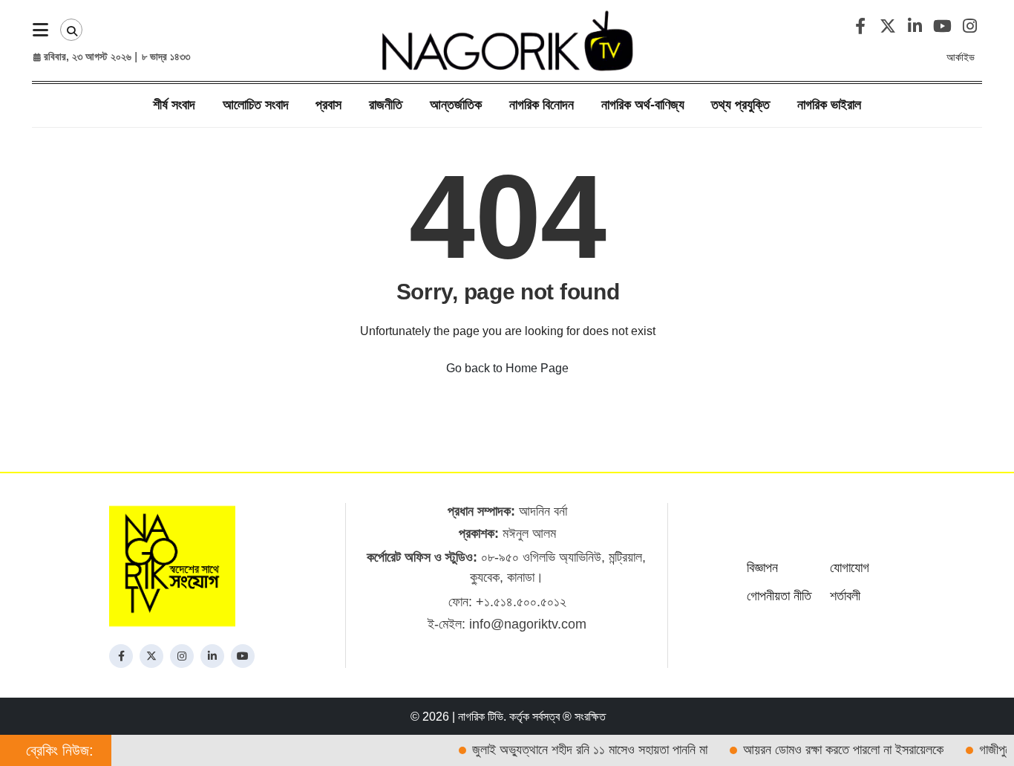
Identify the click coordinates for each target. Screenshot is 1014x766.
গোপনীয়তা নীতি (779, 595)
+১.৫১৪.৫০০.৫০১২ (521, 601)
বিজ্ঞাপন (762, 567)
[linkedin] (212, 656)
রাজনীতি (385, 104)
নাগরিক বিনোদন (541, 104)
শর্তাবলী (845, 595)
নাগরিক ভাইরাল (829, 104)
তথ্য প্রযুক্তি (740, 104)
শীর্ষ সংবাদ (174, 104)
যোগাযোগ (849, 567)
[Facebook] (121, 656)
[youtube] (243, 656)
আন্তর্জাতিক (456, 104)
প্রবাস (328, 104)
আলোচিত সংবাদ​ (256, 104)
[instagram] (182, 656)
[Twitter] (151, 656)
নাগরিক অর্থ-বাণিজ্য (642, 104)
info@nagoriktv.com (527, 624)
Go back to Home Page (507, 368)
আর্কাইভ (960, 57)
